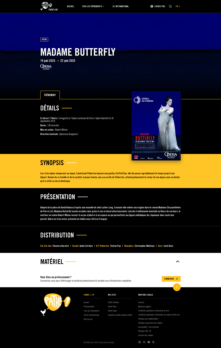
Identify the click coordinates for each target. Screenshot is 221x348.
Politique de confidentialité (148, 319)
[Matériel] (110, 261)
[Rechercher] (170, 6)
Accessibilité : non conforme (148, 327)
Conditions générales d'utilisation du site (153, 310)
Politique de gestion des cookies (150, 323)
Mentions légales (144, 306)
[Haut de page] (177, 287)
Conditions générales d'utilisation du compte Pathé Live (159, 315)
